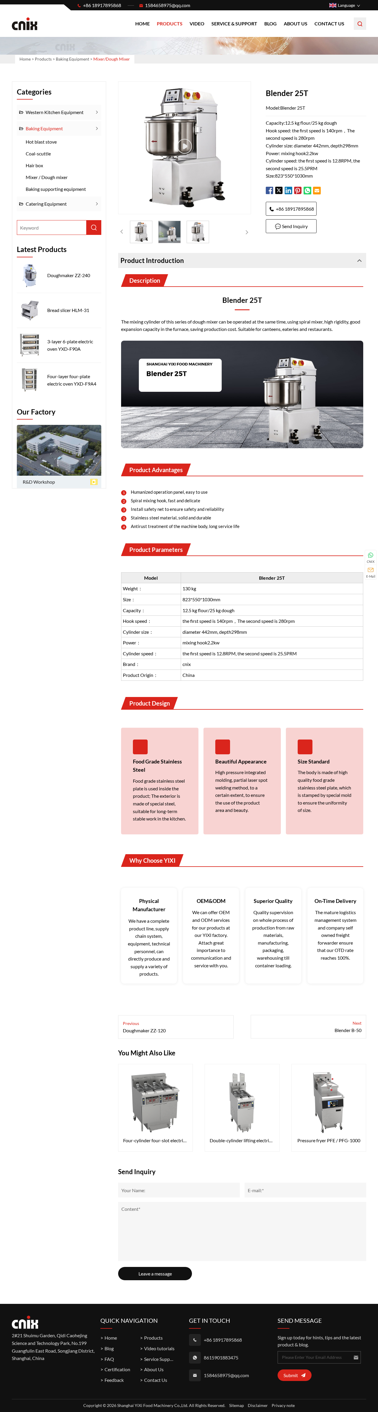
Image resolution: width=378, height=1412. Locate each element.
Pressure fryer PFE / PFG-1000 (328, 1140)
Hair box (34, 165)
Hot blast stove (41, 141)
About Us (295, 23)
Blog (270, 23)
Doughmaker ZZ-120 (144, 1030)
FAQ (109, 1359)
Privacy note (283, 1405)
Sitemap (236, 1405)
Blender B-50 (348, 1030)
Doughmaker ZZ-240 (68, 275)
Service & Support (234, 23)
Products (170, 23)
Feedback (114, 1380)
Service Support (160, 1359)
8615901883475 (221, 1357)
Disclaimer (258, 1405)
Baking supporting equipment (56, 189)
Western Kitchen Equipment (55, 112)
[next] (248, 232)
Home (142, 23)
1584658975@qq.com (167, 5)
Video (197, 23)
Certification (117, 1369)
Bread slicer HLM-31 (68, 310)
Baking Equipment (72, 58)
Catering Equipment (46, 204)
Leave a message (155, 1273)
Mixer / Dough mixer (47, 177)
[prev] (121, 232)
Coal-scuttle (38, 153)
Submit (291, 1375)
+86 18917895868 (102, 5)
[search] (360, 23)
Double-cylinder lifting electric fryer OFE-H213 (242, 1140)
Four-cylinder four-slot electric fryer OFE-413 (155, 1140)
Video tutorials (159, 1348)
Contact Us (329, 23)
